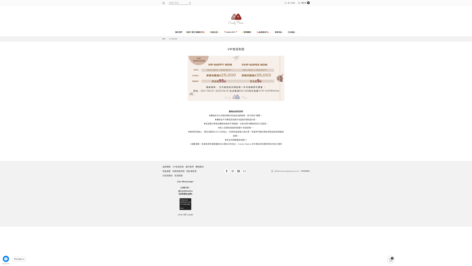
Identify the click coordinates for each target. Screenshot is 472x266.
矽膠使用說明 (178, 171)
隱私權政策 (191, 171)
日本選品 (291, 32)
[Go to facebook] (6, 259)
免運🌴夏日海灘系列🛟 (195, 32)
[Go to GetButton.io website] (6, 263)
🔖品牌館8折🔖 (263, 32)
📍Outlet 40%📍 (230, 32)
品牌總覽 (166, 167)
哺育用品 (278, 32)
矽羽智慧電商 (305, 171)
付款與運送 (167, 175)
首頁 (163, 39)
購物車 (305, 3)
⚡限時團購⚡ (247, 32)
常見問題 (178, 175)
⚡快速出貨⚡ (214, 32)
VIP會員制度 (178, 167)
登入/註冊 (291, 3)
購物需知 (200, 167)
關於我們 (178, 32)
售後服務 (166, 171)
